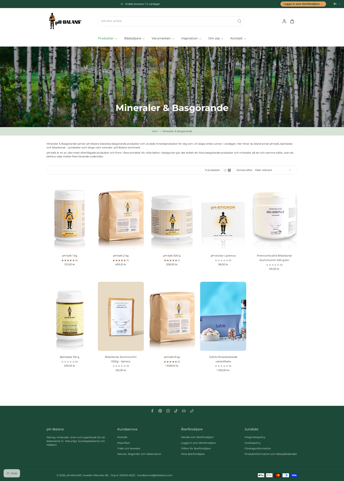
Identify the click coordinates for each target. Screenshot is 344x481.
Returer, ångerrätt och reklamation (139, 454)
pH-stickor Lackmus (223, 255)
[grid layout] (229, 170)
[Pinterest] (160, 411)
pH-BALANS (74, 475)
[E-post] (184, 411)
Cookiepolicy (253, 442)
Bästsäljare (132, 38)
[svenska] (335, 4)
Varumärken (161, 38)
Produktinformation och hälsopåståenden (271, 454)
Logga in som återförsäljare (198, 442)
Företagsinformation (258, 448)
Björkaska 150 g (69, 357)
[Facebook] (152, 411)
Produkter (106, 38)
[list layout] (225, 170)
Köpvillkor (123, 442)
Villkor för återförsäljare (196, 448)
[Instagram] (168, 411)
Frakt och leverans (128, 448)
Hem (155, 131)
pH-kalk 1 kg (69, 255)
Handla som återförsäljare (197, 437)
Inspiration (189, 38)
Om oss (214, 38)
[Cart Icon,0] (292, 21)
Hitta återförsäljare (193, 454)
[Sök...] (239, 21)
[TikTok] (176, 411)
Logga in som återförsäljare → (303, 4)
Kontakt (236, 38)
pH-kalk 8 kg (172, 357)
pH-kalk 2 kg (121, 255)
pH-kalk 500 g (172, 255)
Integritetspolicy (255, 437)
